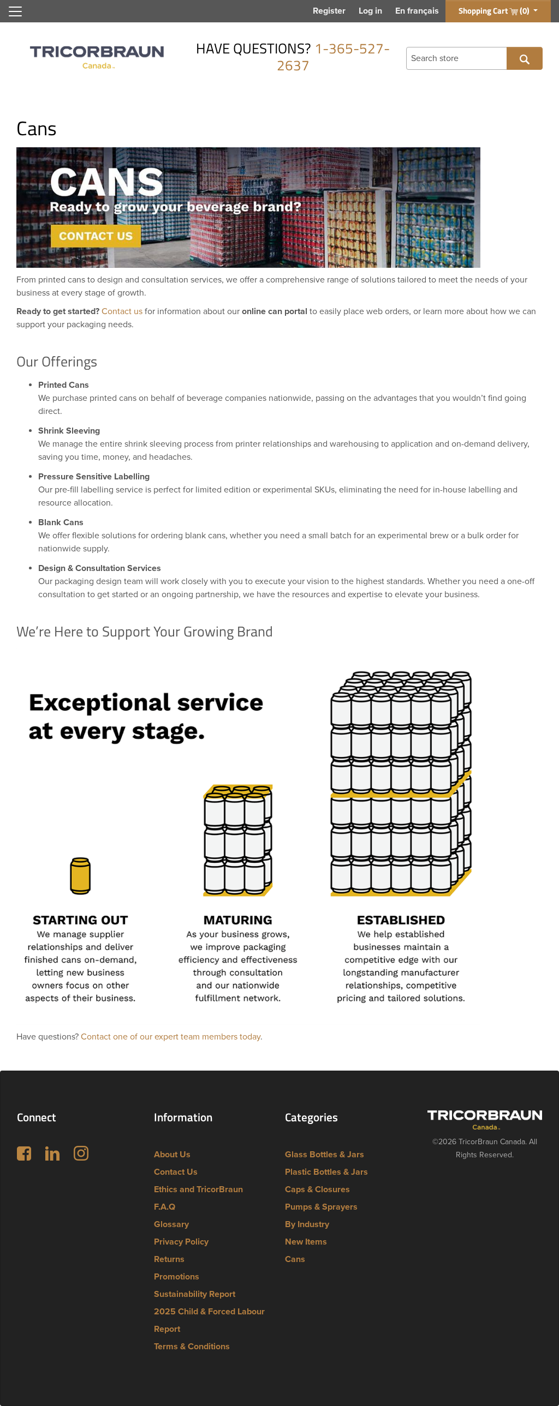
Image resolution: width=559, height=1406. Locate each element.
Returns (169, 1259)
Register (329, 10)
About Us (172, 1154)
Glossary (171, 1224)
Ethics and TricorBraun (198, 1189)
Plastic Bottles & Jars (326, 1172)
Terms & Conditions (192, 1346)
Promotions (176, 1276)
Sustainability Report (194, 1294)
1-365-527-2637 (333, 56)
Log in (370, 10)
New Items (306, 1241)
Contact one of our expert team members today (170, 1036)
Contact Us (176, 1172)
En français (417, 10)
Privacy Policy (181, 1241)
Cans (295, 1259)
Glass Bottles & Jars (324, 1154)
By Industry (307, 1224)
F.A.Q (164, 1206)
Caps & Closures (317, 1189)
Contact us (122, 311)
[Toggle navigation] (15, 11)
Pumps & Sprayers (321, 1206)
